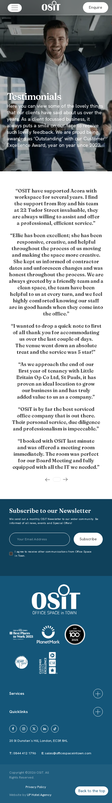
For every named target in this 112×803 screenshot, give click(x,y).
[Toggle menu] (15, 8)
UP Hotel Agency (30, 795)
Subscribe (88, 539)
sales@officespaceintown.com (68, 753)
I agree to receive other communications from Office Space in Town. (53, 553)
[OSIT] (51, 6)
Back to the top (91, 790)
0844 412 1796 (24, 753)
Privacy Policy (36, 787)
